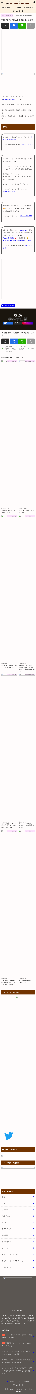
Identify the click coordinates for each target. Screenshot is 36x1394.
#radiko (28, 240)
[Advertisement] (18, 49)
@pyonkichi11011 (8, 238)
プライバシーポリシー (14, 1381)
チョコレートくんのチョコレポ (17, 1389)
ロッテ (4, 1203)
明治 (3, 1197)
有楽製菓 (5, 1235)
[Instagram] (20, 11)
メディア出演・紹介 (7, 15)
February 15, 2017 (26, 216)
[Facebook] (8, 323)
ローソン (5, 1248)
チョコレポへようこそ (8, 7)
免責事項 (26, 1381)
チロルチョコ (6, 1229)
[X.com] (14, 11)
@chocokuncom (8, 99)
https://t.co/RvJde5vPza (11, 240)
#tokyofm (22, 240)
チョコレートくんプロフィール (13, 1261)
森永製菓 (5, 1210)
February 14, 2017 (27, 144)
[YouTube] (17, 11)
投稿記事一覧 (6, 1267)
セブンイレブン (7, 1242)
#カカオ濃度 (12, 139)
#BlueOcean (23, 230)
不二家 (4, 1222)
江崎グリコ (6, 1216)
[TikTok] (22, 11)
